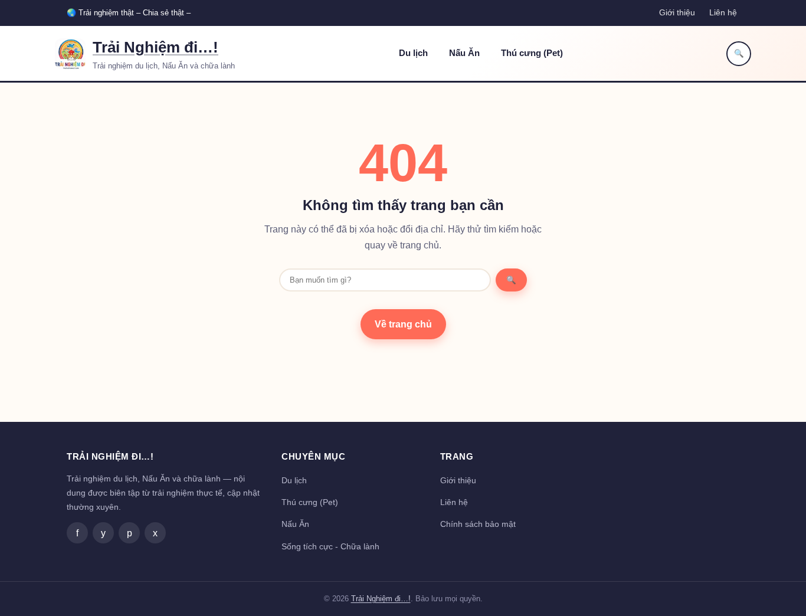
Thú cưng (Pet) (532, 53)
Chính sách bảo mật (478, 524)
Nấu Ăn (464, 53)
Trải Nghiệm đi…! (155, 47)
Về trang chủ (403, 324)
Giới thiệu (677, 12)
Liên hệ (723, 12)
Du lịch (413, 53)
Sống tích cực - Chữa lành (330, 546)
